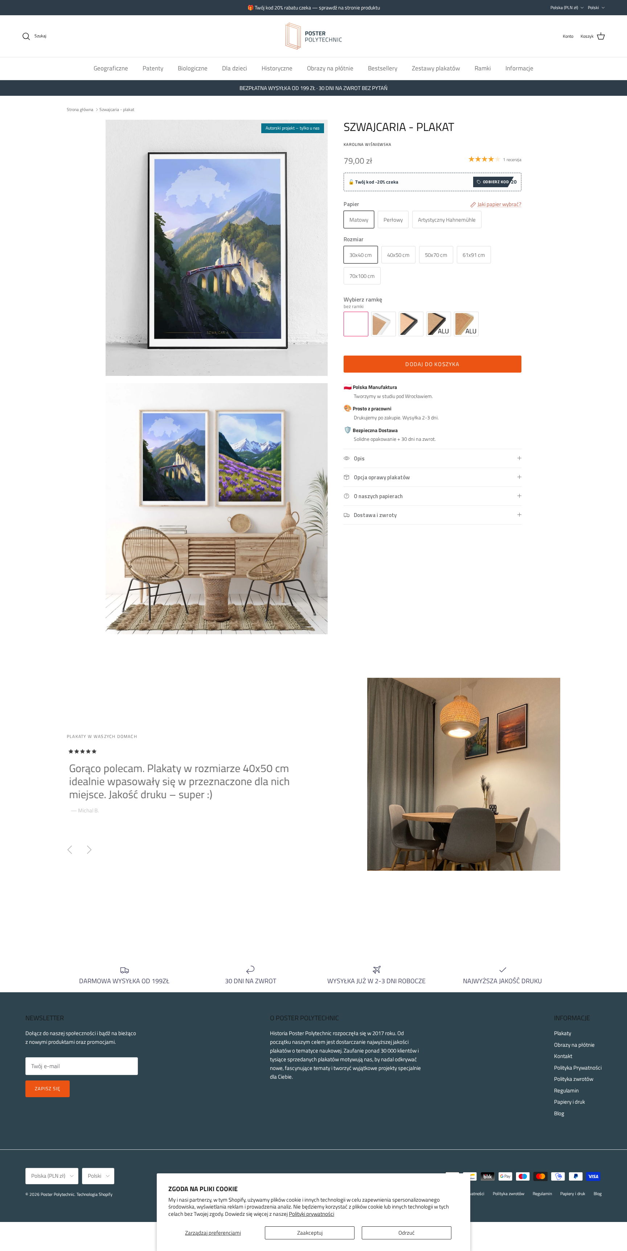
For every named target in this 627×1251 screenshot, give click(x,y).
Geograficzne (111, 68)
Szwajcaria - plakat (116, 109)
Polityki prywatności (311, 1214)
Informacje (519, 68)
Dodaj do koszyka (432, 364)
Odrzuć (406, 1233)
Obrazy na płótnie (330, 68)
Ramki (483, 68)
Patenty (153, 68)
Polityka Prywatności (578, 1067)
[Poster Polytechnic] (314, 36)
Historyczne (277, 68)
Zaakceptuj (310, 1233)
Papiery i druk (569, 1102)
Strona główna (80, 109)
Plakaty (562, 1033)
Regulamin (566, 1090)
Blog (559, 1113)
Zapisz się (47, 1088)
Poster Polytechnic (57, 1194)
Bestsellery (382, 68)
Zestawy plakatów (436, 68)
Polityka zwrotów (573, 1079)
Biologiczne (193, 68)
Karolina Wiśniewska (368, 144)
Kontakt (563, 1056)
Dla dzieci (234, 68)
